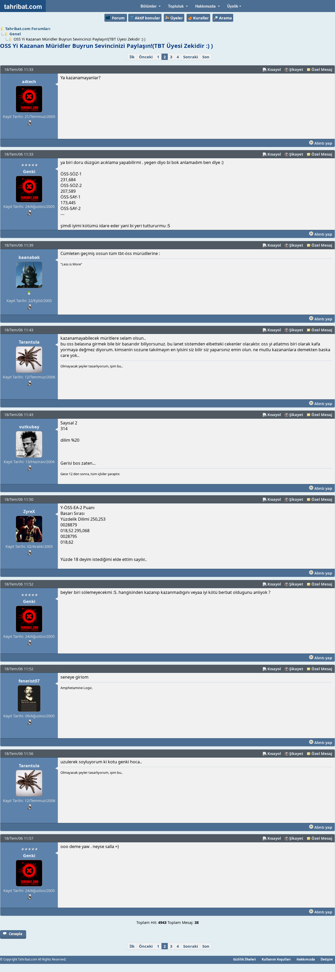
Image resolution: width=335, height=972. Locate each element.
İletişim (327, 959)
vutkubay (29, 427)
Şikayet (296, 69)
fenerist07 (29, 681)
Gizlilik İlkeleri (244, 959)
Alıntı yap (322, 143)
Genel (15, 33)
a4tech (29, 81)
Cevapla (15, 933)
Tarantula (29, 342)
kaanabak (29, 257)
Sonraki (190, 56)
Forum (118, 17)
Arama (225, 17)
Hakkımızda (306, 959)
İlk (132, 56)
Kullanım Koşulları (276, 959)
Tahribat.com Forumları (27, 28)
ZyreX (29, 511)
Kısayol (274, 69)
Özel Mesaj (321, 69)
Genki (29, 171)
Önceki (146, 56)
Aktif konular (147, 17)
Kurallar (201, 17)
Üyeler (176, 17)
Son (205, 56)
